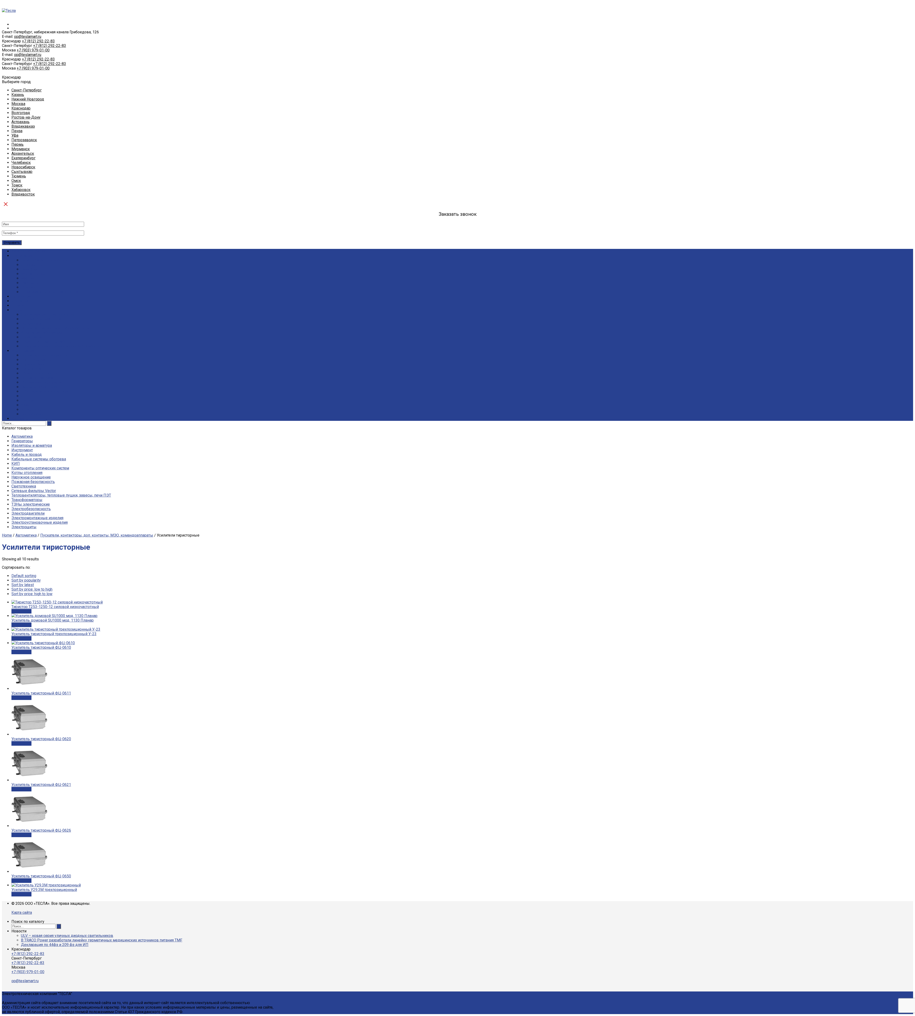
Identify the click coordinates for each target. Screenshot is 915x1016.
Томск (16, 185)
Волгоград (20, 113)
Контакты (20, 418)
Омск (16, 180)
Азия (25, 405)
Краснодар (20, 108)
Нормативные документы (44, 355)
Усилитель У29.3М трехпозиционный (44, 889)
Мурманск (20, 149)
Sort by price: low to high (31, 589)
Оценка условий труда (41, 319)
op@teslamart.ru (27, 36)
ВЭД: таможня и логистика (44, 391)
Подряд (18, 310)
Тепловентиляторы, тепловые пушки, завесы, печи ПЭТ (61, 495)
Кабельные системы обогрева (38, 459)
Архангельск (22, 153)
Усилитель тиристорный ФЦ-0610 (41, 647)
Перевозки (31, 323)
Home (7, 535)
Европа (27, 400)
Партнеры (30, 283)
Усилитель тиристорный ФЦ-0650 (41, 876)
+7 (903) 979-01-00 (33, 50)
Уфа (14, 135)
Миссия (27, 278)
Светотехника (23, 486)
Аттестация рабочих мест (43, 332)
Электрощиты (23, 527)
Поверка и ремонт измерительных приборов (61, 346)
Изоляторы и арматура (31, 445)
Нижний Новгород (27, 99)
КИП (15, 463)
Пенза (16, 131)
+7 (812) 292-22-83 (38, 41)
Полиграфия (32, 337)
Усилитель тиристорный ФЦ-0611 (41, 693)
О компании (22, 255)
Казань (17, 94)
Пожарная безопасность (33, 481)
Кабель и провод (26, 454)
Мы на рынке (33, 274)
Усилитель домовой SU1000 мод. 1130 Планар (52, 620)
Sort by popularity (26, 580)
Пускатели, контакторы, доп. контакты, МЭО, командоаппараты (96, 535)
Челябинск (21, 162)
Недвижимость (35, 414)
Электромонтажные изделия (37, 518)
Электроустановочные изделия (39, 522)
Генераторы (22, 441)
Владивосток (23, 194)
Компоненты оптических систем (40, 468)
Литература (31, 369)
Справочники (33, 364)
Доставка (20, 301)
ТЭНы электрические (30, 504)
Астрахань (20, 122)
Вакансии (29, 269)
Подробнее (21, 611)
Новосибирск (23, 167)
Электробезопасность (31, 509)
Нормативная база (37, 378)
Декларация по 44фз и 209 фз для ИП (54, 944)
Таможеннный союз (39, 387)
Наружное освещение (31, 477)
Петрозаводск (24, 140)
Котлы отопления (26, 472)
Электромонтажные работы (46, 341)
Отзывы (28, 287)
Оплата (17, 305)
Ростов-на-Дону (26, 117)
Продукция (21, 296)
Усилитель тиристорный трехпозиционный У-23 (54, 634)
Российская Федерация (42, 382)
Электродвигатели (28, 513)
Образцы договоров (39, 373)
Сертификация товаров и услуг (48, 314)
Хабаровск (20, 189)
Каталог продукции (28, 251)
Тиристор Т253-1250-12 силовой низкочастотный (55, 606)
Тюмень (18, 176)
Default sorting (23, 575)
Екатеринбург (23, 158)
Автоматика (22, 436)
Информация (23, 350)
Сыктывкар (21, 171)
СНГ (24, 396)
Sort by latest (22, 585)
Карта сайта (21, 912)
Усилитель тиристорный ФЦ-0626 (41, 830)
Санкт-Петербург (26, 90)
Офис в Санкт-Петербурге (44, 260)
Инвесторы (31, 409)
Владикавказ (23, 126)
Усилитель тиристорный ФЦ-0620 (41, 739)
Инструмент (22, 450)
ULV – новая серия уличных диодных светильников (67, 935)
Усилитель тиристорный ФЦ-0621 (41, 784)
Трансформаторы (26, 500)
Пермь (17, 144)
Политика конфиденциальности (49, 292)
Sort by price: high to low (31, 594)
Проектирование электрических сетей (55, 328)
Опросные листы (36, 359)
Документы (31, 264)
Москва (18, 103)
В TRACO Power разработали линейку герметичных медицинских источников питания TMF (101, 940)
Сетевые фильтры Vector (33, 490)
